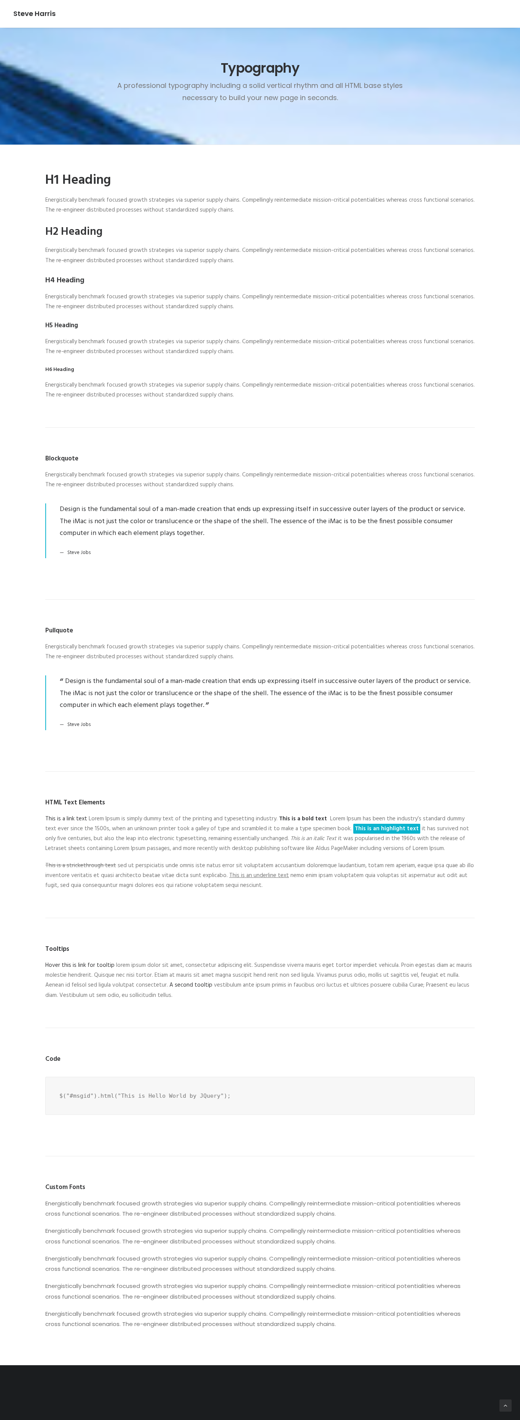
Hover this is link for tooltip (80, 965)
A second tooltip (190, 985)
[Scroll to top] (505, 1405)
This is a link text (66, 818)
